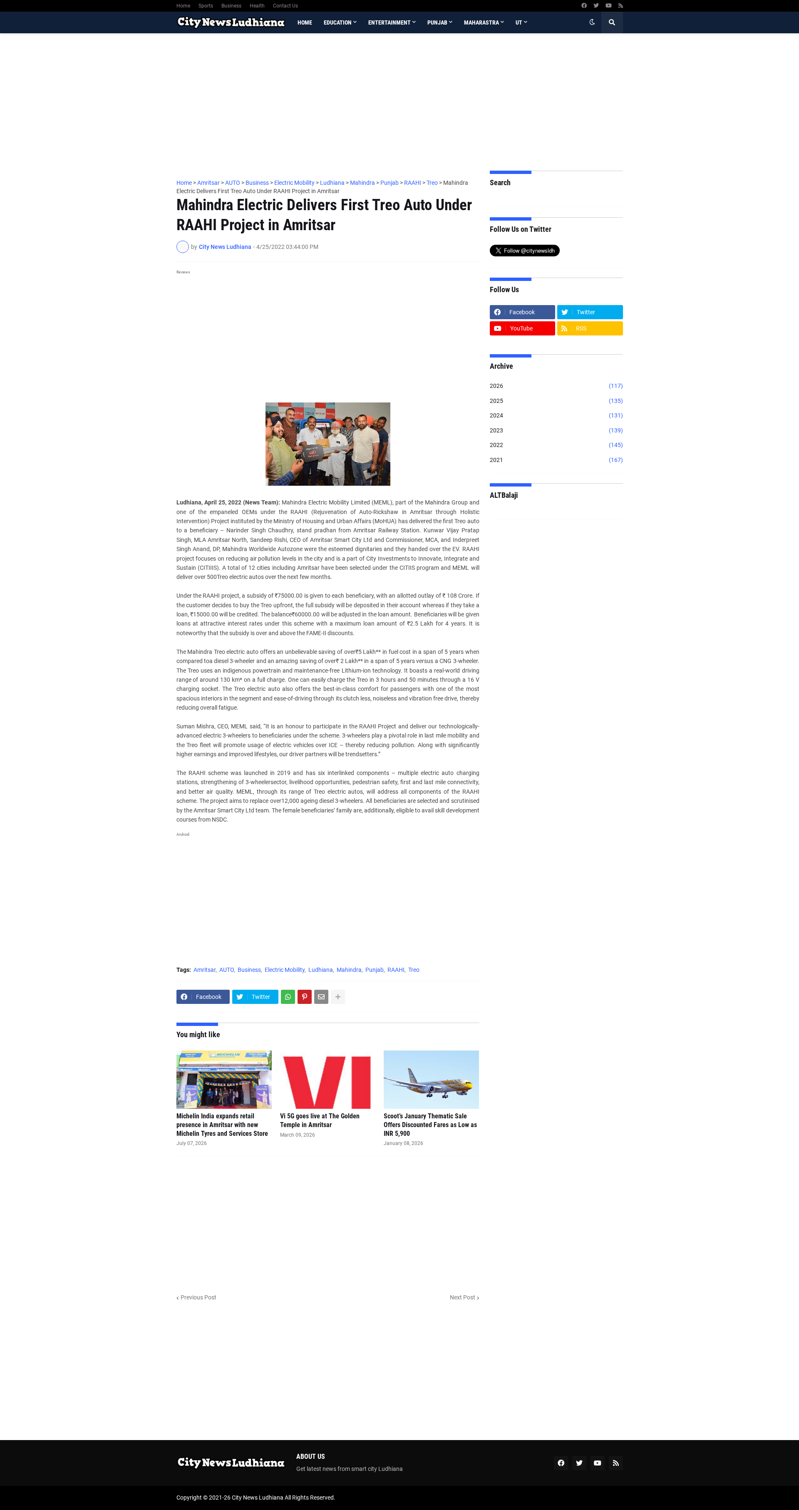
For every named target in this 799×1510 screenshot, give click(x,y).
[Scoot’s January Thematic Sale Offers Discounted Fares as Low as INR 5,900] (431, 1080)
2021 (556, 460)
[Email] (321, 997)
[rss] (620, 6)
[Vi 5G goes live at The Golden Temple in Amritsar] (327, 1080)
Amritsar (205, 970)
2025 (556, 400)
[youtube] (608, 6)
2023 (556, 430)
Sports (206, 6)
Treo (413, 970)
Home (183, 6)
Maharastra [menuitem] (481, 22)
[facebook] (584, 6)
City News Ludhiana (257, 1497)
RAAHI (395, 970)
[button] (592, 22)
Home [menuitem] (305, 22)
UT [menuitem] (519, 22)
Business (231, 6)
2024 (556, 415)
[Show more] (338, 997)
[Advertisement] (399, 102)
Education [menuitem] (338, 22)
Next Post (462, 1297)
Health (257, 6)
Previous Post (198, 1297)
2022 (556, 445)
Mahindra (349, 970)
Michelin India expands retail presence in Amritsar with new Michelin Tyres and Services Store (222, 1124)
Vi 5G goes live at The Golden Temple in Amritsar (320, 1120)
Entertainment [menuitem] (389, 22)
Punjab (374, 970)
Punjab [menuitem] (437, 22)
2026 (556, 385)
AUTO (226, 970)
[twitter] (596, 6)
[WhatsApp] (288, 997)
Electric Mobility (285, 970)
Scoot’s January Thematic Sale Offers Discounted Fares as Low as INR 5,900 (430, 1124)
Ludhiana (320, 970)
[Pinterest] (305, 997)
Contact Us (285, 6)
